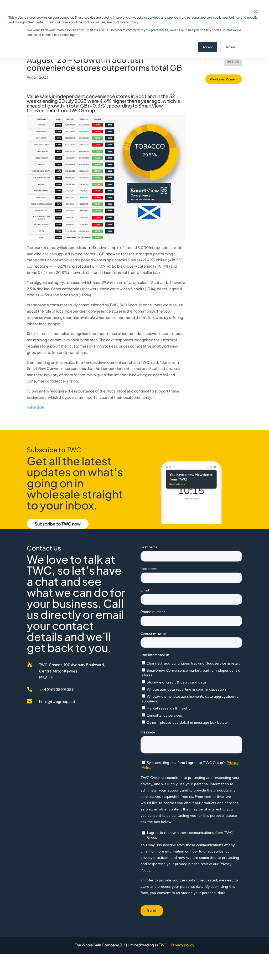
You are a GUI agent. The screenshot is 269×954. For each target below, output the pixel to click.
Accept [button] (208, 47)
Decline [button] (230, 47)
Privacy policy (182, 944)
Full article (35, 407)
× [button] (255, 10)
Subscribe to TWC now (58, 524)
